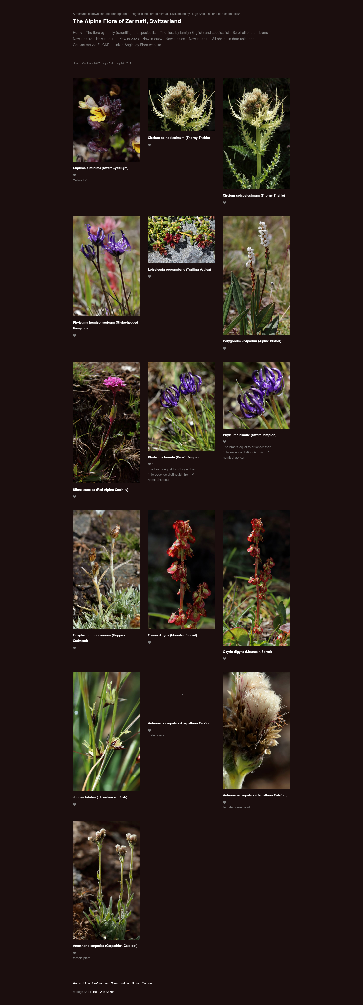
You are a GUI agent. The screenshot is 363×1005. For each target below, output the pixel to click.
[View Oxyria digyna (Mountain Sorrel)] (181, 571)
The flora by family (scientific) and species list (121, 32)
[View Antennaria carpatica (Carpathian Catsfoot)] (181, 696)
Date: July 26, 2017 (120, 63)
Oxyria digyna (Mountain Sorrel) (172, 635)
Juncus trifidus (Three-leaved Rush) (100, 797)
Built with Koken (104, 991)
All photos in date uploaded (233, 38)
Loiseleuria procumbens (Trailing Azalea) (179, 269)
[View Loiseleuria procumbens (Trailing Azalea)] (181, 241)
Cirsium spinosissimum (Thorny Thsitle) (179, 137)
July (104, 63)
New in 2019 (106, 38)
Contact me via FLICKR (91, 44)
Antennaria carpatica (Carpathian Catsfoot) (180, 723)
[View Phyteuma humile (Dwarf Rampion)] (181, 408)
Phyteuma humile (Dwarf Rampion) (174, 457)
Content (87, 63)
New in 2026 (198, 38)
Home (77, 32)
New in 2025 (175, 38)
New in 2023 (129, 38)
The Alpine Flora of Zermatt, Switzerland (127, 21)
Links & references (95, 983)
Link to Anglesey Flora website (137, 44)
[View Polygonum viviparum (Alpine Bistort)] (256, 277)
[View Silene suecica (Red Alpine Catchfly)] (106, 424)
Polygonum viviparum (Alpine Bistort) (252, 340)
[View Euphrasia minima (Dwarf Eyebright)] (106, 121)
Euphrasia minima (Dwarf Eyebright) (100, 167)
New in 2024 (152, 38)
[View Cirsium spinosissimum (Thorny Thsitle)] (181, 106)
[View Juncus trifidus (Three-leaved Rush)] (106, 733)
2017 (97, 63)
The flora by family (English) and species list (194, 32)
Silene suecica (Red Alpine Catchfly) (100, 489)
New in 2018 (82, 38)
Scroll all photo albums (250, 32)
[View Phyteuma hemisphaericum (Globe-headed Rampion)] (106, 268)
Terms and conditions (125, 983)
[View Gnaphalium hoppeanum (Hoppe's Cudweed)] (106, 571)
